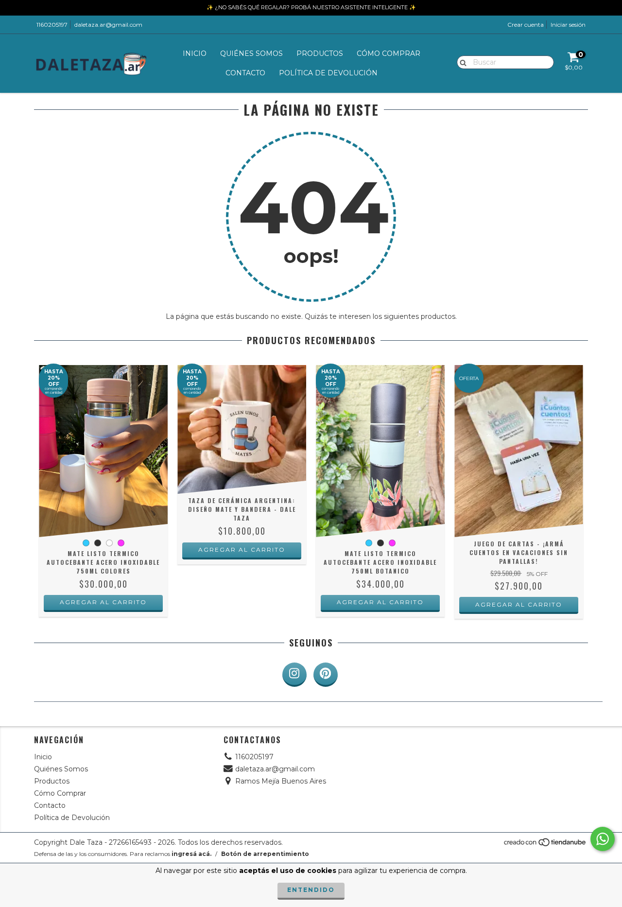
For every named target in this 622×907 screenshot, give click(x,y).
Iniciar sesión (568, 24)
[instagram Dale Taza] (294, 675)
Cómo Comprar (388, 53)
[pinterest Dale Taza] (325, 675)
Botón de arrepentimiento (265, 853)
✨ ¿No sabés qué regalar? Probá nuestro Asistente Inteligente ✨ (311, 7)
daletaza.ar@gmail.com (108, 24)
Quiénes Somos (251, 53)
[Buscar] (461, 62)
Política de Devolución (328, 73)
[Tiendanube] (545, 844)
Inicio (195, 53)
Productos (319, 53)
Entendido (311, 889)
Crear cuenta (525, 24)
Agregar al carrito (103, 602)
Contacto (245, 73)
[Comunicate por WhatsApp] (602, 839)
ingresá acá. (191, 853)
